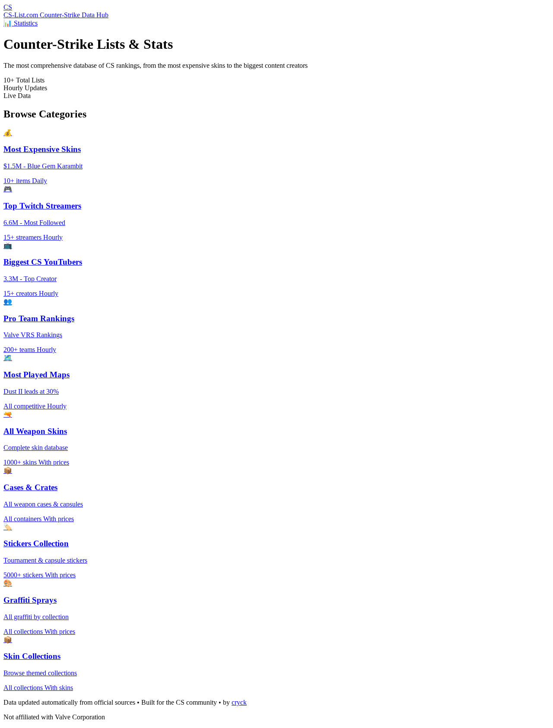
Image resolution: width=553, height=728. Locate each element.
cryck (239, 702)
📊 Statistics (20, 23)
